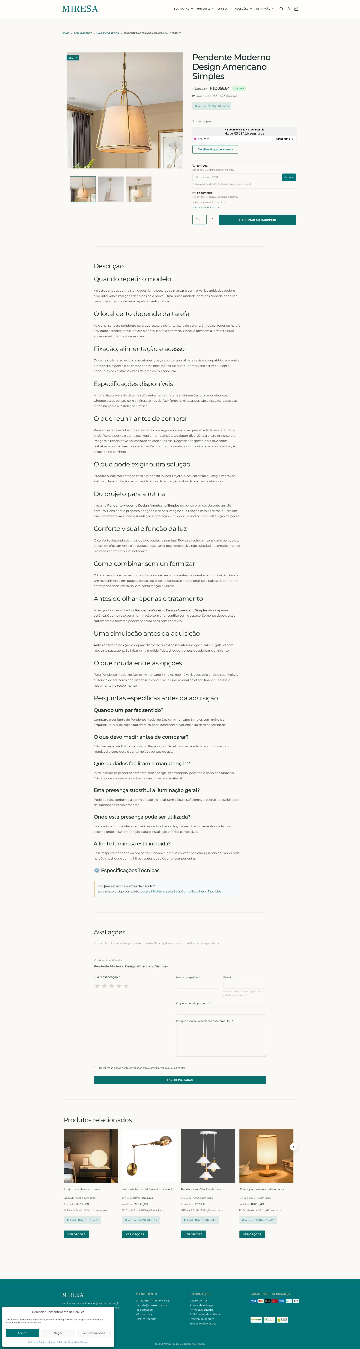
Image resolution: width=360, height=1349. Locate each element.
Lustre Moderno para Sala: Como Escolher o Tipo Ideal (181, 891)
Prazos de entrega (201, 1305)
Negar (58, 1333)
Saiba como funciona (204, 207)
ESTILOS (223, 8)
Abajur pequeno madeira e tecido (262, 1189)
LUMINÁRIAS (181, 8)
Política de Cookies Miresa (41, 1342)
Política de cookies (202, 1319)
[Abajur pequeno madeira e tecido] (266, 1156)
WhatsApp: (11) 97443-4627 (153, 1300)
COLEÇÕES (241, 8)
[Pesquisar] (281, 9)
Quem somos (199, 1300)
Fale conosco (144, 1309)
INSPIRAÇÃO (263, 8)
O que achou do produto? (193, 1003)
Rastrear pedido (146, 1319)
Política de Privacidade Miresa (71, 1342)
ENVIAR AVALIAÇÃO (180, 1080)
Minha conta (144, 1314)
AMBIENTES (203, 8)
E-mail (228, 977)
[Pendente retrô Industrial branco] (208, 1156)
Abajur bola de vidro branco (82, 1189)
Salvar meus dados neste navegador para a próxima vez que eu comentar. (142, 1067)
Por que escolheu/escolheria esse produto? (204, 1021)
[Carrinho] (296, 9)
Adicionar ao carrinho (257, 220)
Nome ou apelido (188, 977)
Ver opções (76, 1234)
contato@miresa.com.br (151, 1305)
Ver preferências (93, 1333)
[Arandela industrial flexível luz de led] (149, 1156)
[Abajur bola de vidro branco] (91, 1156)
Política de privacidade (205, 1314)
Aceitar (23, 1333)
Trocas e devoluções (203, 1323)
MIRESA (80, 8)
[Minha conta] (289, 9)
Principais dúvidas (202, 1309)
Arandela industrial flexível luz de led (147, 1189)
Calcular (289, 177)
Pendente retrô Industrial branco (203, 1189)
